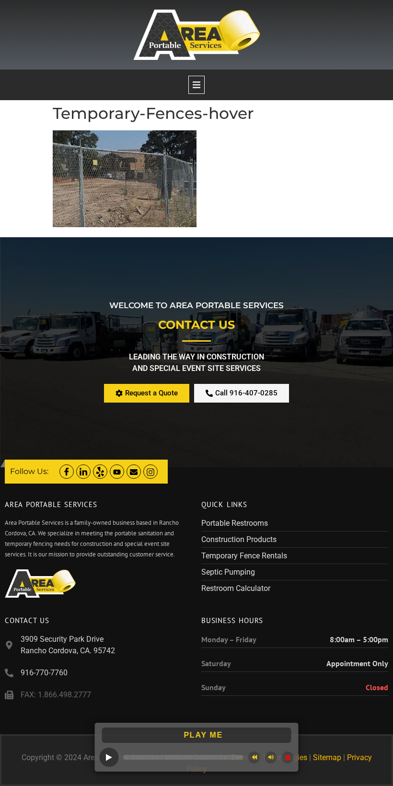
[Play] (109, 757)
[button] (196, 84)
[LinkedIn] (83, 471)
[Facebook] (66, 471)
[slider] (183, 757)
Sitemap (327, 757)
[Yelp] (100, 471)
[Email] (134, 471)
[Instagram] (150, 471)
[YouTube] (117, 471)
